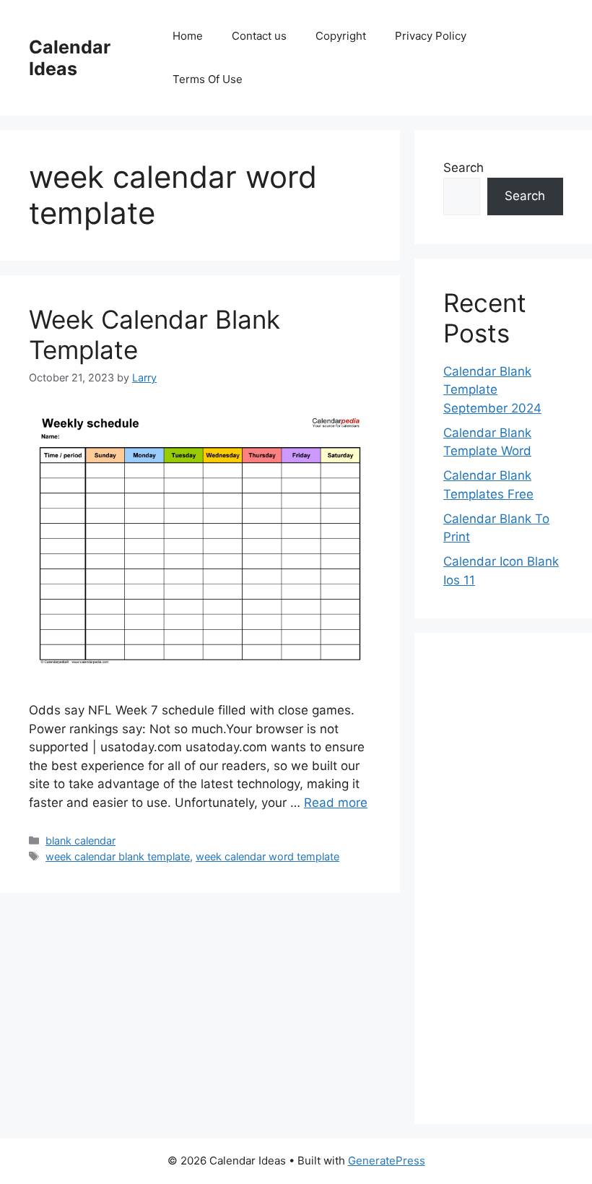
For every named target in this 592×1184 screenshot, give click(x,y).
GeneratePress (386, 1160)
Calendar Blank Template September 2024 (492, 389)
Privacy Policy (430, 36)
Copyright (340, 36)
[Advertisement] (503, 878)
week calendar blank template (117, 856)
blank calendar (80, 840)
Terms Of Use (208, 79)
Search (463, 167)
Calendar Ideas (69, 57)
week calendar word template (267, 856)
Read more (335, 802)
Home (188, 36)
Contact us (259, 36)
